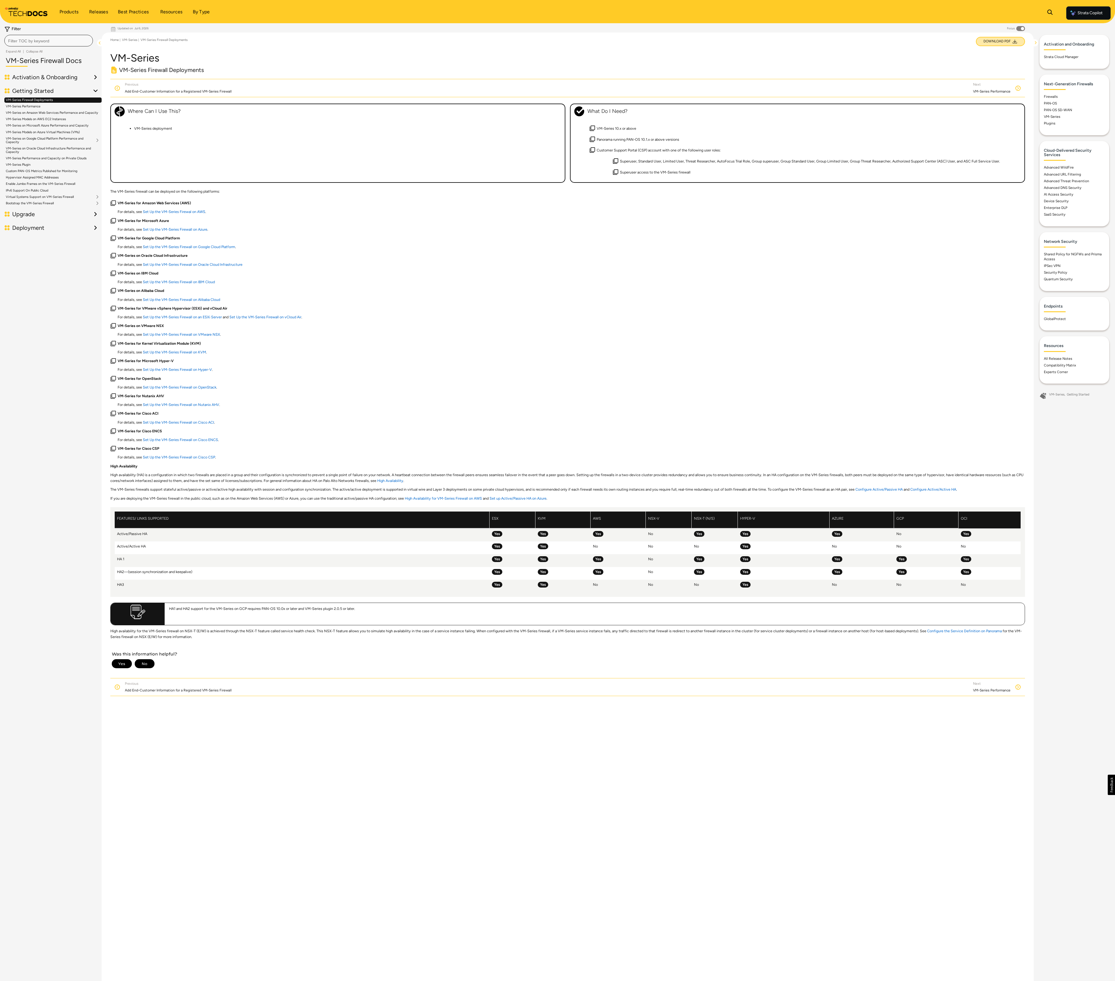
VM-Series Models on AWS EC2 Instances (36, 119)
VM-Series (129, 40)
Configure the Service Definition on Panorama (964, 631)
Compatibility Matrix (1060, 365)
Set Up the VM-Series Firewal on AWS (174, 211)
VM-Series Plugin (18, 165)
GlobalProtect (1055, 319)
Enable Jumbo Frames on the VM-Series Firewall (40, 184)
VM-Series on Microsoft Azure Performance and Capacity (47, 125)
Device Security (1056, 201)
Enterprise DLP (1055, 208)
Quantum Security (1058, 279)
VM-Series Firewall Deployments (29, 100)
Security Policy (1055, 272)
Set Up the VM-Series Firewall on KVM (174, 352)
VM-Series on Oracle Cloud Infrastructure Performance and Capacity (48, 150)
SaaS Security (1054, 214)
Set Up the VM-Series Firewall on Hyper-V (177, 369)
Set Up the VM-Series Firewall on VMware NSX (181, 334)
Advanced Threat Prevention (1066, 181)
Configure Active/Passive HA (879, 489)
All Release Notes (1058, 359)
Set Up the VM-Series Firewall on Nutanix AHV (181, 404)
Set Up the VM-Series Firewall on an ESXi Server (182, 317)
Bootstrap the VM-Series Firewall (30, 203)
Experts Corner (1056, 372)
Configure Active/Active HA (933, 489)
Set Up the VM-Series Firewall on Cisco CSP (179, 457)
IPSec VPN (1052, 266)
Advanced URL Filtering (1062, 174)
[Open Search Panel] (1050, 13)
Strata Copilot (1090, 12)
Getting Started (1078, 394)
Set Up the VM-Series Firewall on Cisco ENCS (180, 440)
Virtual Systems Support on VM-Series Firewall (40, 197)
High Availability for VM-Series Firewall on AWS (443, 498)
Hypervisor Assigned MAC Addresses (32, 177)
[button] (1111, 785)
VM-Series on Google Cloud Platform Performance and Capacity (44, 140)
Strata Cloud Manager (1061, 57)
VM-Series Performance (23, 106)
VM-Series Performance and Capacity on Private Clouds (46, 158)
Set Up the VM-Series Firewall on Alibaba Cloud (181, 299)
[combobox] (48, 40)
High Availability (390, 480)
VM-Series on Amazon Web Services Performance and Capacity (52, 113)
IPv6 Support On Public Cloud (27, 190)
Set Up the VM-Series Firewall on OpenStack (179, 387)
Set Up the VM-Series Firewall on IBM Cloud (179, 282)
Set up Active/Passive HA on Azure (518, 498)
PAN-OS (1050, 103)
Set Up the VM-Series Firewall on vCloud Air (265, 317)
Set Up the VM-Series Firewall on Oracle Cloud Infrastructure (192, 264)
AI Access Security (1058, 194)
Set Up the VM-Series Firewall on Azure (175, 229)
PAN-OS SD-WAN (1058, 110)
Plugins (1049, 123)
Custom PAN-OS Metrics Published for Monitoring (41, 171)
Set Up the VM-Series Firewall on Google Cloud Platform (189, 247)
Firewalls (1051, 97)
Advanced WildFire (1059, 167)
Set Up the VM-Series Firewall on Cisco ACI (178, 422)
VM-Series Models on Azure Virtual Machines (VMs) (43, 132)
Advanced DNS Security (1062, 188)
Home (114, 40)
